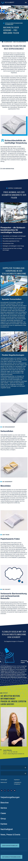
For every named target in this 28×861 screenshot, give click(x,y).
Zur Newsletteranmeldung (11, 857)
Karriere (4, 823)
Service (4, 807)
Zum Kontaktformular (10, 845)
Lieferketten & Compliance (17, 783)
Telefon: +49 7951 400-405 (10, 752)
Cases (3, 813)
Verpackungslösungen (10, 797)
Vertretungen (4, 779)
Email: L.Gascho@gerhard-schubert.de (13, 753)
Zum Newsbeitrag (8, 168)
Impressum (17, 779)
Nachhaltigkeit (7, 829)
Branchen (5, 802)
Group (3, 818)
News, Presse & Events (10, 834)
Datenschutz (4, 782)
